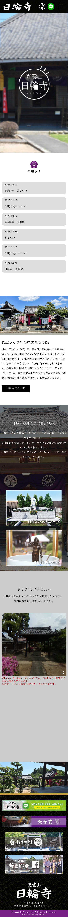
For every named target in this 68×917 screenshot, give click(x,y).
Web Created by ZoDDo (34, 914)
